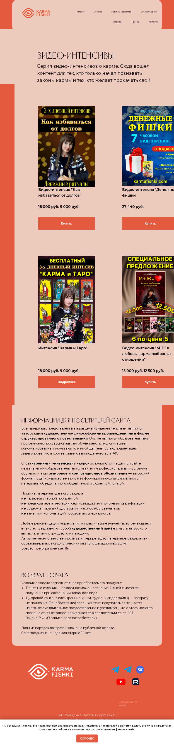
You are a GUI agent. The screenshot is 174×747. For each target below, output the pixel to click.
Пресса (135, 22)
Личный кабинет (149, 12)
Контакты (153, 22)
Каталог (81, 12)
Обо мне (98, 12)
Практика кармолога (121, 12)
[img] (66, 146)
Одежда (117, 22)
